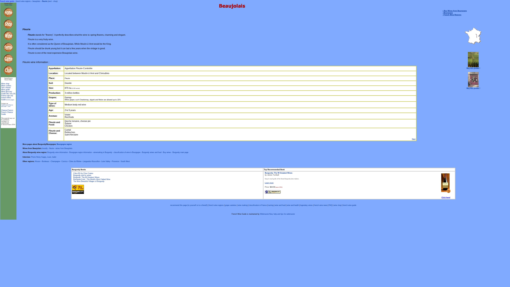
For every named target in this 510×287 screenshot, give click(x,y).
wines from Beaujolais (64, 148)
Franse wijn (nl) (7, 96)
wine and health (293, 205)
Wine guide (5, 90)
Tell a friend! (6, 88)
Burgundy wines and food (151, 152)
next (50, 1)
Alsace (37, 161)
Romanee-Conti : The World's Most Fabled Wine (91, 179)
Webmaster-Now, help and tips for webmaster (277, 214)
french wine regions (23, 1)
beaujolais (36, 1)
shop (55, 1)
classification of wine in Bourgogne (127, 152)
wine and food (280, 205)
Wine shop (5, 84)
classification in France (258, 205)
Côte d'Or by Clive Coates (83, 173)
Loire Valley (105, 161)
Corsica (64, 161)
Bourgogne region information (80, 152)
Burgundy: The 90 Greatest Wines (86, 177)
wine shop (337, 205)
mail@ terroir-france (7, 105)
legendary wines (306, 205)
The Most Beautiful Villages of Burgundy (88, 181)
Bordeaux (45, 161)
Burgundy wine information (57, 152)
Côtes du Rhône (75, 161)
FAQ (330, 205)
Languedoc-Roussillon (91, 161)
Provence (115, 161)
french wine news (320, 205)
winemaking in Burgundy (103, 152)
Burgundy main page (180, 152)
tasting (270, 205)
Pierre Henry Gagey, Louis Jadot (43, 157)
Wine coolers (6, 86)
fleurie (44, 1)
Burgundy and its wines (82, 175)
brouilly (45, 148)
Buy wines (167, 152)
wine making (242, 205)
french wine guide (349, 205)
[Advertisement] (232, 17)
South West (125, 161)
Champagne (55, 161)
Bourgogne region (64, 144)
